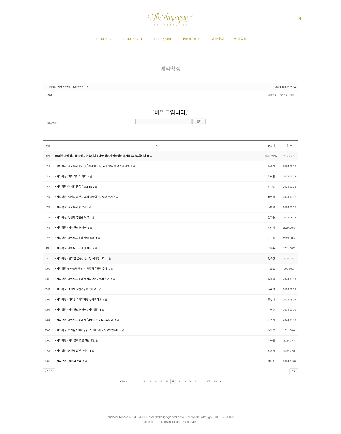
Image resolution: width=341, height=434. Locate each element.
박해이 (271, 279)
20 (190, 381)
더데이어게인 (271, 156)
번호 (47, 146)
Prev (124, 381)
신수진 (271, 320)
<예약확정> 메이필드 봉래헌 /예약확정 (77, 310)
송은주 (271, 361)
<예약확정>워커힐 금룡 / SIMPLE (73, 187)
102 (208, 381)
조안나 (271, 299)
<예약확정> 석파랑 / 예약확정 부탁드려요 (78, 299)
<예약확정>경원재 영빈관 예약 (72, 217)
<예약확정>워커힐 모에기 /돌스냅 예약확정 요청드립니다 (87, 330)
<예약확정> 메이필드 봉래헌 (71, 228)
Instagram (162, 39)
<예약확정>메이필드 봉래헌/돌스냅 (75, 238)
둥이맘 (271, 197)
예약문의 (218, 39)
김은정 (271, 330)
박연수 (271, 310)
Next (217, 381)
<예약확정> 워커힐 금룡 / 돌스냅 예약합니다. (67, 86)
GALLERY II (132, 39)
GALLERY (103, 39)
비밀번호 (52, 123)
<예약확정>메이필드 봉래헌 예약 (73, 248)
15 (161, 381)
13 (149, 381)
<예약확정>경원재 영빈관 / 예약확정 (76, 289)
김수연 (271, 289)
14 (155, 381)
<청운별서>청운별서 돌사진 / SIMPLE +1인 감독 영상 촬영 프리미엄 (92, 166)
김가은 (271, 187)
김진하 (271, 238)
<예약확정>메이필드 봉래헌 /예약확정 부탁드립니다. (84, 320)
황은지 (271, 351)
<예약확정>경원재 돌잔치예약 (72, 351)
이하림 (271, 176)
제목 (158, 146)
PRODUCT (191, 39)
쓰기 (294, 371)
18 (178, 381)
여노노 (271, 269)
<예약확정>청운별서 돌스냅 (71, 207)
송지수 (271, 248)
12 (143, 381)
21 (196, 381)
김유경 (49, 94)
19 (184, 381)
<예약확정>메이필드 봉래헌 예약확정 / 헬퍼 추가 (82, 279)
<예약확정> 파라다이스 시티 (71, 176)
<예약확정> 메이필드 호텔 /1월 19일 (75, 340)
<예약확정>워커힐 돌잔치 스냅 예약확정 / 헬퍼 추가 (84, 197)
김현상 (271, 228)
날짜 (289, 146)
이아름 (271, 340)
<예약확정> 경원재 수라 (68, 361)
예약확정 (240, 39)
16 (167, 381)
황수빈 (271, 166)
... (138, 381)
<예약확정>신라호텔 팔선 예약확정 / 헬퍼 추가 (81, 269)
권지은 (271, 217)
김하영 (271, 207)
